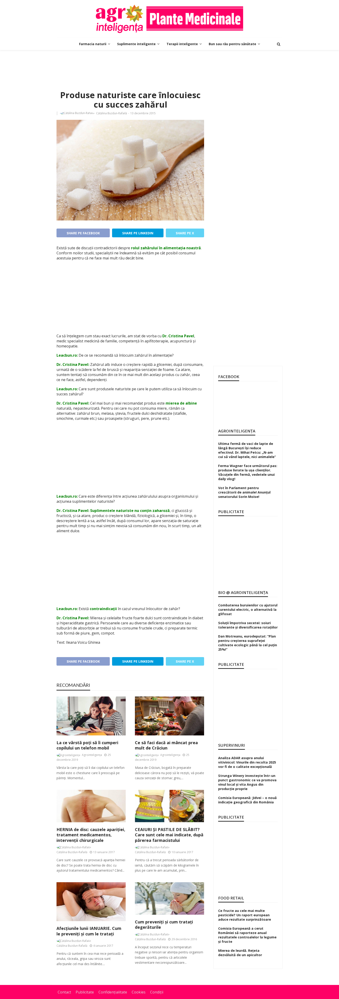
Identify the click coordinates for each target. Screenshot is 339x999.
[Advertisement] (169, 65)
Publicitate (85, 992)
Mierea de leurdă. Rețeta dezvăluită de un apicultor (240, 952)
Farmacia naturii (92, 44)
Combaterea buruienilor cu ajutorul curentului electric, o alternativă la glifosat (247, 609)
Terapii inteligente (182, 44)
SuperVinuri (231, 745)
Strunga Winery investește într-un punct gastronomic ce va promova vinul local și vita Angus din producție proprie (247, 782)
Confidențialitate (112, 992)
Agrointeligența (92, 755)
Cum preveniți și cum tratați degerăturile (164, 924)
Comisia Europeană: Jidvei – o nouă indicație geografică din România (247, 800)
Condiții (156, 992)
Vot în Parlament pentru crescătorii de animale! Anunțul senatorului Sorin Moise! (244, 492)
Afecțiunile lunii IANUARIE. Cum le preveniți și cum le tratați (88, 931)
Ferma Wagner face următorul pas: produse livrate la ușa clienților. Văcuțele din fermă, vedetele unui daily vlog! (247, 472)
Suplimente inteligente (136, 44)
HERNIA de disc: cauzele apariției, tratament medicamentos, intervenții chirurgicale (90, 835)
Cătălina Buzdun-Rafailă (111, 113)
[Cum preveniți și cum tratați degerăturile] (169, 898)
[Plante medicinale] (169, 19)
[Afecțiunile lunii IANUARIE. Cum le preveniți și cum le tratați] (91, 901)
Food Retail (231, 898)
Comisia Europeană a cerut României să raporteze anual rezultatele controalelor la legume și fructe (247, 935)
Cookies (139, 992)
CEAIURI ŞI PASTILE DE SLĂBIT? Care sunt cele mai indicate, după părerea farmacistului (169, 835)
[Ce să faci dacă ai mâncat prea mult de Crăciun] (169, 715)
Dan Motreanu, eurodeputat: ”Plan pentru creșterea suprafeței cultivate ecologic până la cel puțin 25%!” (247, 643)
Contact (64, 992)
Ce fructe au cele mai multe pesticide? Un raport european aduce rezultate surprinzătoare (244, 915)
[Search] (278, 44)
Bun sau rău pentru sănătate (232, 44)
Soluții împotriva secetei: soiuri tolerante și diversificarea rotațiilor (248, 625)
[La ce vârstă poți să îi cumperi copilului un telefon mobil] (91, 715)
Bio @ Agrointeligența (243, 592)
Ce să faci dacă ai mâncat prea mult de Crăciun (166, 745)
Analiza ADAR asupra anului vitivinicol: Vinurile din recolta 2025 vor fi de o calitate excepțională (247, 762)
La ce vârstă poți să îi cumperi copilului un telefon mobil (87, 745)
